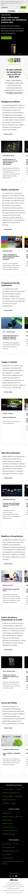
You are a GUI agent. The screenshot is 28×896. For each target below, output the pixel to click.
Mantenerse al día (7, 823)
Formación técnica (7, 858)
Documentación (7, 854)
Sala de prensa (6, 813)
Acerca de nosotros (8, 789)
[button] (20, 11)
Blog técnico (19, 816)
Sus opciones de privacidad (13, 885)
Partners (15, 844)
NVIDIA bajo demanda (8, 834)
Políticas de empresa (13, 888)
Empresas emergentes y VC (10, 851)
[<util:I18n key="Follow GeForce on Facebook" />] (10, 876)
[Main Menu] (2, 11)
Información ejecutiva (8, 847)
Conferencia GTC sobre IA (9, 830)
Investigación (18, 796)
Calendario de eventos (8, 827)
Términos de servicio (9, 886)
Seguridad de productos (10, 890)
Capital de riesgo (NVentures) (10, 792)
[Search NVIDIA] (4, 11)
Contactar (22, 890)
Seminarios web (7, 820)
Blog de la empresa (8, 816)
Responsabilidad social (9, 799)
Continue (23, 7)
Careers (13, 803)
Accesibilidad (20, 886)
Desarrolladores (7, 844)
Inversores (18, 789)
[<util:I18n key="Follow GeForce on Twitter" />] (13, 876)
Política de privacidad (13, 883)
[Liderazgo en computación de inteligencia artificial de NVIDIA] (11, 11)
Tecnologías (5, 803)
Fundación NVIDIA (7, 796)
